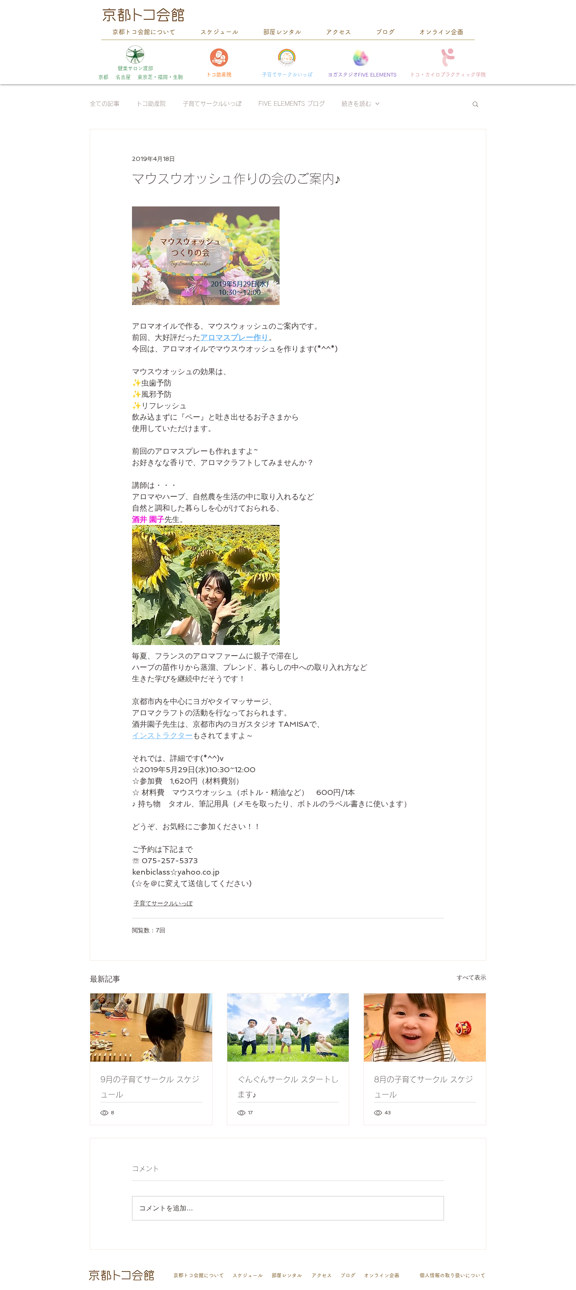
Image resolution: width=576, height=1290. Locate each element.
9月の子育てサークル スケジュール (149, 1087)
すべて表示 (471, 977)
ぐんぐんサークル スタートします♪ (288, 1087)
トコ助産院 (151, 104)
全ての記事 (104, 104)
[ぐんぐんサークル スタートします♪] (288, 1027)
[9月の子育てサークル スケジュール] (151, 1027)
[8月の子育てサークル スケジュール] (425, 1027)
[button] (475, 103)
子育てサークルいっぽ (212, 104)
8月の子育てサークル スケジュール (423, 1087)
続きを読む (356, 104)
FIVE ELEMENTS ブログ (291, 104)
